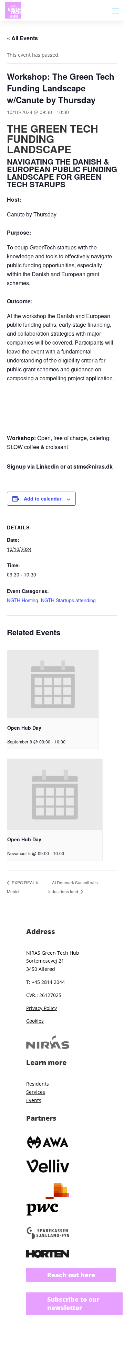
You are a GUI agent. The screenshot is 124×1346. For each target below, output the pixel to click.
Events (33, 1100)
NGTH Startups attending (68, 600)
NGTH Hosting (22, 600)
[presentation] (53, 684)
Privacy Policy (41, 1008)
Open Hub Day (24, 727)
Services (35, 1092)
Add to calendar (42, 498)
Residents (37, 1083)
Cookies (35, 1021)
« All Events (22, 38)
